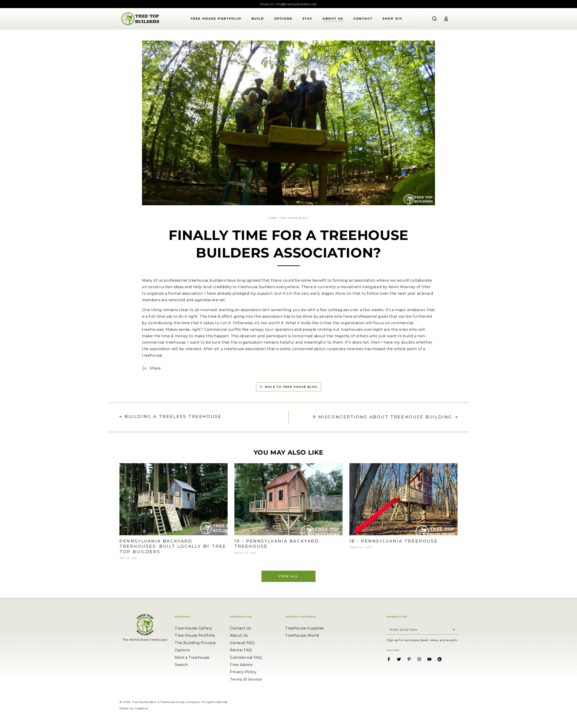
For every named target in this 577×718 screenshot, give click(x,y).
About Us (239, 635)
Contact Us (240, 628)
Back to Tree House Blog (291, 386)
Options (182, 650)
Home (272, 218)
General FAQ (242, 643)
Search (181, 665)
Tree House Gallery (193, 628)
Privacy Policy (243, 672)
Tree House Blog (293, 218)
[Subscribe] (455, 629)
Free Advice (241, 665)
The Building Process (195, 643)
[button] (434, 19)
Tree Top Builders (144, 702)
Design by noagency (134, 708)
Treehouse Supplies (304, 628)
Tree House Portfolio (195, 635)
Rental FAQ (241, 650)
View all (288, 576)
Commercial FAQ (246, 657)
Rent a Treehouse (192, 657)
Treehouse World (302, 635)
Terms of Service (246, 679)
